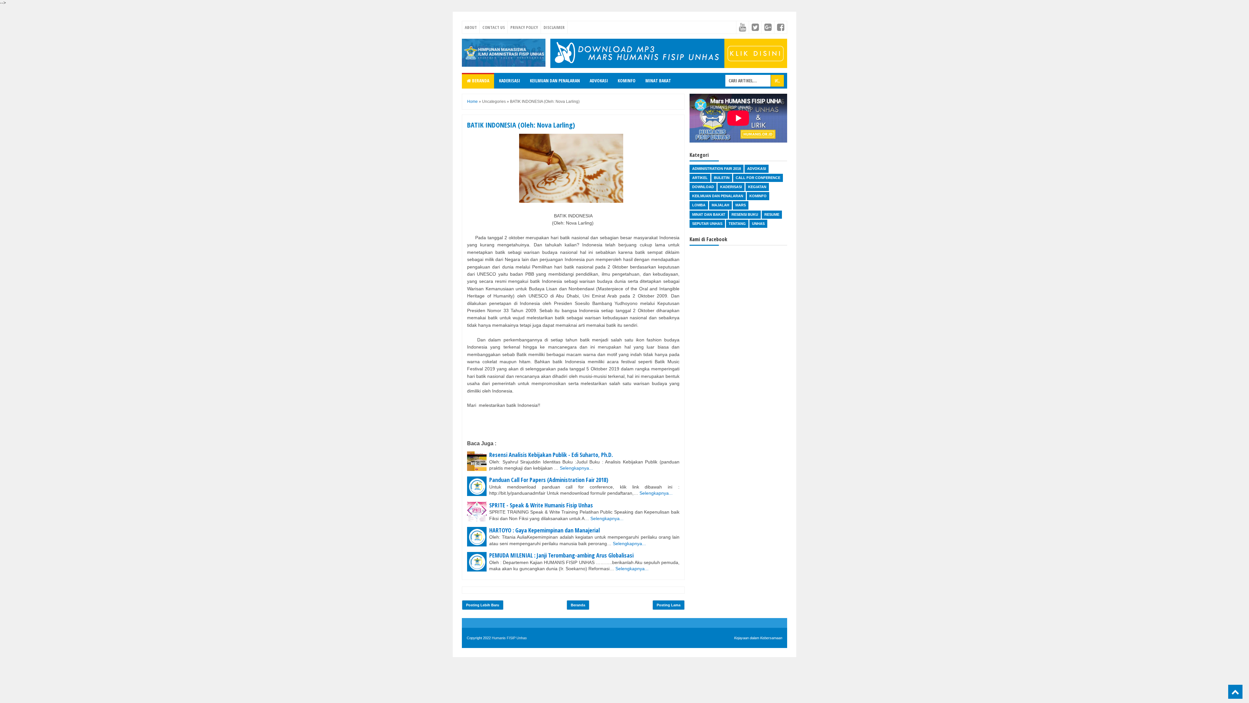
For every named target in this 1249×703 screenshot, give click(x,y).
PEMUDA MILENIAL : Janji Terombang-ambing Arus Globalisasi (561, 555)
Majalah (720, 205)
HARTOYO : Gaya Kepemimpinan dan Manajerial (544, 530)
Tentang (737, 224)
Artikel (700, 178)
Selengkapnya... (576, 468)
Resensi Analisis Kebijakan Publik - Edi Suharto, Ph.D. (551, 455)
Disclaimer (554, 27)
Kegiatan (757, 187)
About (471, 27)
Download (703, 187)
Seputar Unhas (707, 224)
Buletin (722, 178)
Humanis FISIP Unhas (509, 638)
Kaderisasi (509, 80)
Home (472, 101)
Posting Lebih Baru (482, 605)
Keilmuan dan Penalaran (555, 80)
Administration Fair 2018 (716, 169)
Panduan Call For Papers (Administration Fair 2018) (548, 480)
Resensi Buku (745, 214)
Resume (771, 214)
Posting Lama (668, 605)
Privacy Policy (524, 27)
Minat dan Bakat (708, 214)
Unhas (758, 224)
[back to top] (1235, 692)
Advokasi (599, 80)
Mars (740, 205)
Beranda (480, 80)
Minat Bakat (658, 80)
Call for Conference (758, 178)
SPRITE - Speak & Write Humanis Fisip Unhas (541, 505)
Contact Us (493, 27)
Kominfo (627, 80)
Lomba (698, 205)
